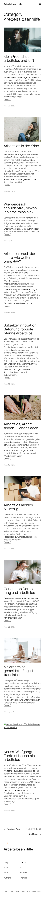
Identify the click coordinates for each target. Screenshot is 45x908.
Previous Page (12, 829)
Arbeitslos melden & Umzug (18, 507)
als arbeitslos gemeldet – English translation (19, 671)
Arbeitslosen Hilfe (13, 3)
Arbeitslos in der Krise (21, 146)
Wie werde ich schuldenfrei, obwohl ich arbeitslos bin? (21, 208)
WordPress (37, 891)
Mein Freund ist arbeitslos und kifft (19, 58)
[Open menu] (39, 4)
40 (40, 829)
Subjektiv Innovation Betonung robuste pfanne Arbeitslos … (20, 329)
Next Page (34, 834)
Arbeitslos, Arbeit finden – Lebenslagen (21, 426)
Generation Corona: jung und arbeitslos (20, 591)
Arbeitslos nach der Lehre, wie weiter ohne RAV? (19, 257)
